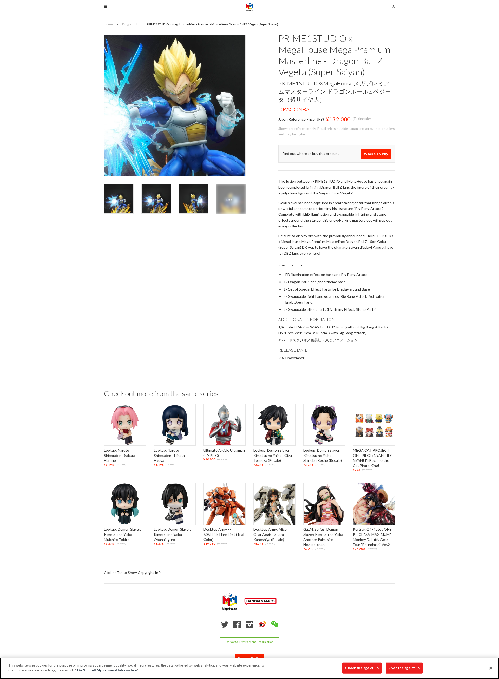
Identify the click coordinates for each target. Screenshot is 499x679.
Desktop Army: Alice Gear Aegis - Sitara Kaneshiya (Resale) (270, 534)
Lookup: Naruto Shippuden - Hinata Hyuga (169, 455)
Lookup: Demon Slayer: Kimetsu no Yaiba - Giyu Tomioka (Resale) (272, 455)
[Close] (490, 668)
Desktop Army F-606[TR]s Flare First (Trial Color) (223, 534)
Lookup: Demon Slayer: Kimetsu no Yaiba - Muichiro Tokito (122, 534)
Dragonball (296, 109)
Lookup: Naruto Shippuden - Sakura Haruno (119, 455)
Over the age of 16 (404, 668)
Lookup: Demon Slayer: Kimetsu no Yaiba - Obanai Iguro (172, 534)
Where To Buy (376, 153)
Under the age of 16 (361, 668)
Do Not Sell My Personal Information (249, 641)
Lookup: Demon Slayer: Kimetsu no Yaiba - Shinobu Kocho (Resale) (322, 455)
